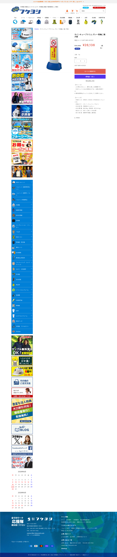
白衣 (17, 310)
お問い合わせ (64, 543)
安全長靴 (18, 279)
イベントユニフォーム (22, 290)
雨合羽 (18, 284)
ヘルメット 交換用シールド (23, 194)
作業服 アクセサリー (22, 326)
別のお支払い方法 (90, 80)
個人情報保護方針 (85, 519)
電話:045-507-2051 (75, 543)
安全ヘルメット (20, 182)
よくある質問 (64, 536)
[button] (23, 20)
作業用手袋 (19, 300)
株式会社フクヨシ (36, 554)
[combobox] (93, 11)
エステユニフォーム (21, 316)
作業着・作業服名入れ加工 (78, 528)
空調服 (18, 205)
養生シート (19, 247)
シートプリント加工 (92, 528)
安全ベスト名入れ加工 (67, 530)
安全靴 (18, 274)
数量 (76, 57)
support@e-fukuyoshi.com (69, 545)
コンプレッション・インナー (23, 226)
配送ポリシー (86, 554)
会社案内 (86, 7)
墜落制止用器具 (20, 257)
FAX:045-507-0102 (88, 543)
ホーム (63, 519)
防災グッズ (19, 321)
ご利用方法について (81, 536)
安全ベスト (19, 237)
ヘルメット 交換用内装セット (23, 188)
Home (37, 29)
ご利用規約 (76, 519)
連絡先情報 (72, 554)
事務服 (18, 305)
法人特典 (72, 536)
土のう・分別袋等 (21, 269)
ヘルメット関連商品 (21, 199)
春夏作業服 (19, 210)
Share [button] (78, 117)
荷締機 (18, 295)
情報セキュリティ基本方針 (84, 522)
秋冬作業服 (19, 215)
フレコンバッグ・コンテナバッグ (23, 263)
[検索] (104, 11)
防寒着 (18, 220)
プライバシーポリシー (64, 554)
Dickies (18, 331)
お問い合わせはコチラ (99, 7)
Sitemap (64, 548)
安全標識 (18, 252)
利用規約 (56, 554)
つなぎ (18, 231)
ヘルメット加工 (65, 528)
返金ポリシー (79, 554)
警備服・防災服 (20, 242)
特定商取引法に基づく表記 (68, 522)
